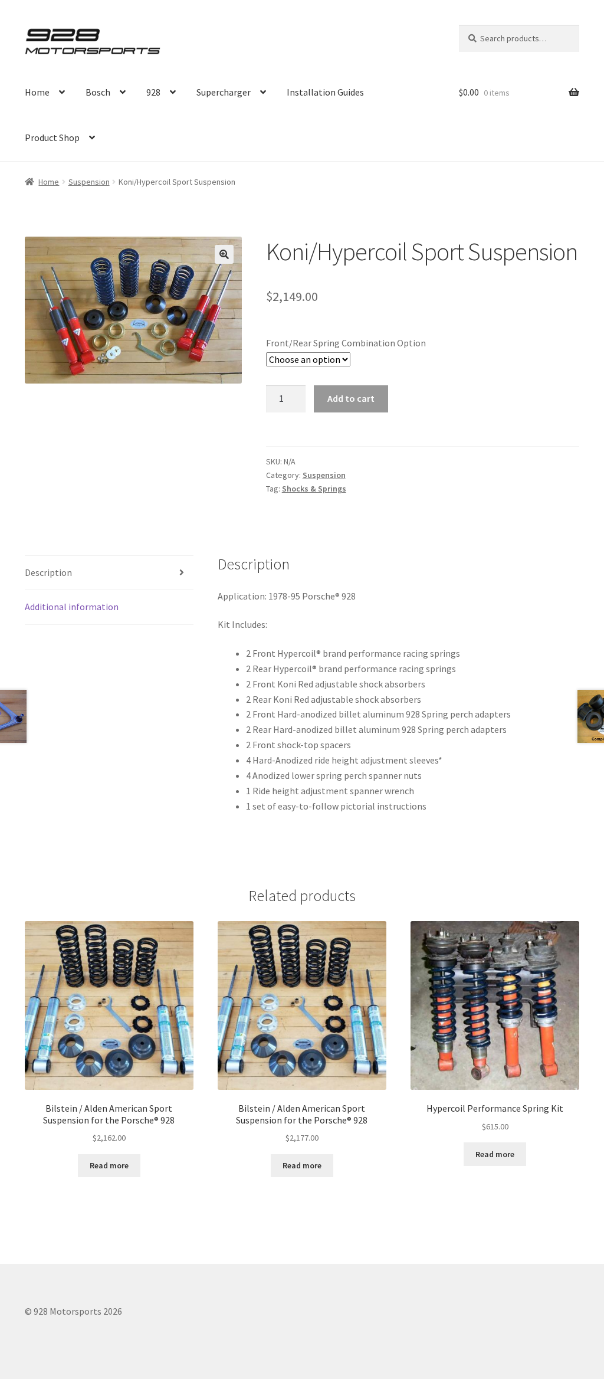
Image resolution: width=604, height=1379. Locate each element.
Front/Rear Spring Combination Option (346, 343)
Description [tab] (48, 572)
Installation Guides (325, 92)
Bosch (98, 92)
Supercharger (223, 92)
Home (37, 92)
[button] (224, 254)
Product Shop (52, 137)
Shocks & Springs (314, 488)
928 (153, 92)
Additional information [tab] (72, 606)
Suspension (89, 181)
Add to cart (351, 398)
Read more (109, 1165)
